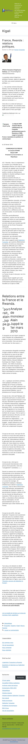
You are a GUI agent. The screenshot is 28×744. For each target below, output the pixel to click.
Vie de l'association (8, 710)
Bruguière (7, 625)
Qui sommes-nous (7, 642)
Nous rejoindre (6, 650)
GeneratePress (14, 741)
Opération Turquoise (8, 703)
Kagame (13, 625)
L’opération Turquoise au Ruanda (12, 662)
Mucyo (22, 625)
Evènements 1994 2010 (9, 688)
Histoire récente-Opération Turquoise (13, 695)
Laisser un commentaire (11, 630)
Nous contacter (6, 647)
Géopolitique (8, 623)
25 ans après (6, 680)
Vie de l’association (8, 645)
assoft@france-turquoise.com (11, 728)
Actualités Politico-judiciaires (11, 683)
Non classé (5, 698)
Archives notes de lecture (10, 685)
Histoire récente (7, 693)
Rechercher (5, 674)
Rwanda (4, 628)
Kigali (18, 625)
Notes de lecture (7, 700)
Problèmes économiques (9, 705)
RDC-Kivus (5, 708)
